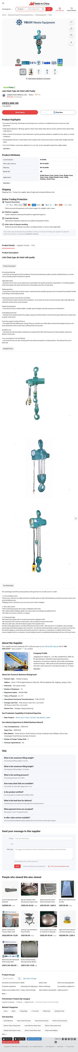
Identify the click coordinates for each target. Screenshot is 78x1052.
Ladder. (48, 717)
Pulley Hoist (46, 1011)
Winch (18, 717)
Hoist (50, 15)
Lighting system (62, 990)
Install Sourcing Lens (11, 1042)
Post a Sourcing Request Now (58, 866)
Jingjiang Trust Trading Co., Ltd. (17, 94)
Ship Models (40, 717)
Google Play (19, 1039)
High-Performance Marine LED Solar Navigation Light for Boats (67, 932)
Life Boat (33, 717)
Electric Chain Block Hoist (33, 1030)
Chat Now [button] (59, 112)
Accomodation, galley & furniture (66, 986)
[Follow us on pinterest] (75, 1039)
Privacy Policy (70, 1046)
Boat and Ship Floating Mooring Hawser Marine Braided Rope (28, 962)
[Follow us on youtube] (72, 1039)
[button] (3, 3)
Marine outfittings (44, 986)
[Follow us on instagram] (69, 1039)
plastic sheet (43, 983)
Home (4, 15)
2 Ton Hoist (35, 1011)
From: (11, 838)
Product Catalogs (30, 978)
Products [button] (20, 9)
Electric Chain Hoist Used (53, 1026)
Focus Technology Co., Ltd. (24, 1046)
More (4, 1034)
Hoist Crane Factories (24, 1021)
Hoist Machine (8, 1021)
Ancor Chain (25, 717)
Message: (10, 849)
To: (12, 844)
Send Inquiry (20, 112)
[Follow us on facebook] (63, 1039)
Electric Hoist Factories (60, 1021)
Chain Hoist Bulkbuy (51, 1030)
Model (22, 983)
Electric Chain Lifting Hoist (12, 1026)
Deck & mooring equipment (65, 983)
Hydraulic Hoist (59, 1011)
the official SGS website (50, 646)
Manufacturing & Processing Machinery (20, 15)
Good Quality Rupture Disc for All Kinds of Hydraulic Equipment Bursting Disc (48, 932)
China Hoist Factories (41, 1021)
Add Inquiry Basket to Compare (39, 78)
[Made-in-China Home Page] (39, 3)
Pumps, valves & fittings (28, 990)
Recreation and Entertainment (11, 983)
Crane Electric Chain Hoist (32, 1026)
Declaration (60, 1046)
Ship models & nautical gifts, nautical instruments (48, 990)
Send (17, 866)
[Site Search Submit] (49, 9)
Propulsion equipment (9, 986)
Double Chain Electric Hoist (12, 1030)
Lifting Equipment (40, 15)
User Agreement (50, 1046)
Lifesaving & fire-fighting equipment (30, 986)
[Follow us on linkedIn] (56, 1042)
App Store (7, 1039)
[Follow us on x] (66, 1039)
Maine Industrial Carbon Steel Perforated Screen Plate (47, 902)
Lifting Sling (23, 1011)
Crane (5, 1011)
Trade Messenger (34, 1039)
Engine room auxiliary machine (11, 990)
